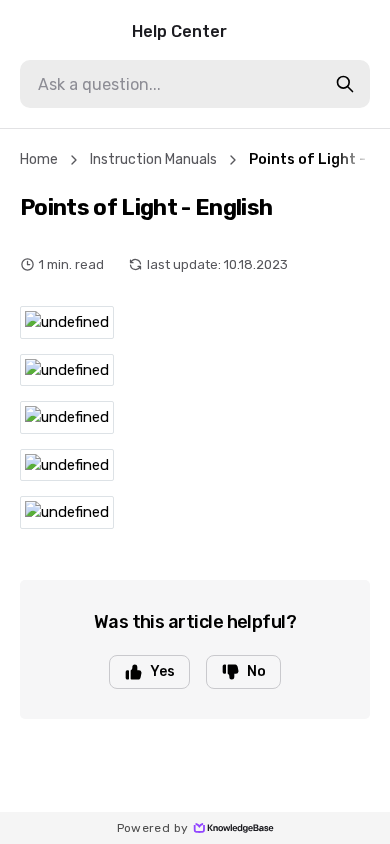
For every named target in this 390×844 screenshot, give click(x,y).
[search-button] (345, 84)
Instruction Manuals (153, 159)
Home (39, 159)
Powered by (153, 828)
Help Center (179, 31)
